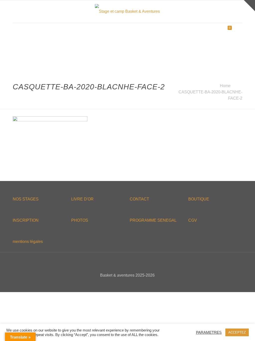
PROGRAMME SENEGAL (153, 220)
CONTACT (139, 199)
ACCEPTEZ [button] (237, 332)
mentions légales (28, 241)
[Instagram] (137, 284)
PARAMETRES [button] (209, 333)
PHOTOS (79, 220)
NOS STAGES (26, 199)
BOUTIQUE (198, 199)
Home (225, 86)
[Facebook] (117, 284)
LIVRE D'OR (82, 199)
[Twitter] (124, 284)
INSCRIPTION (26, 220)
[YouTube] (130, 284)
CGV (192, 220)
